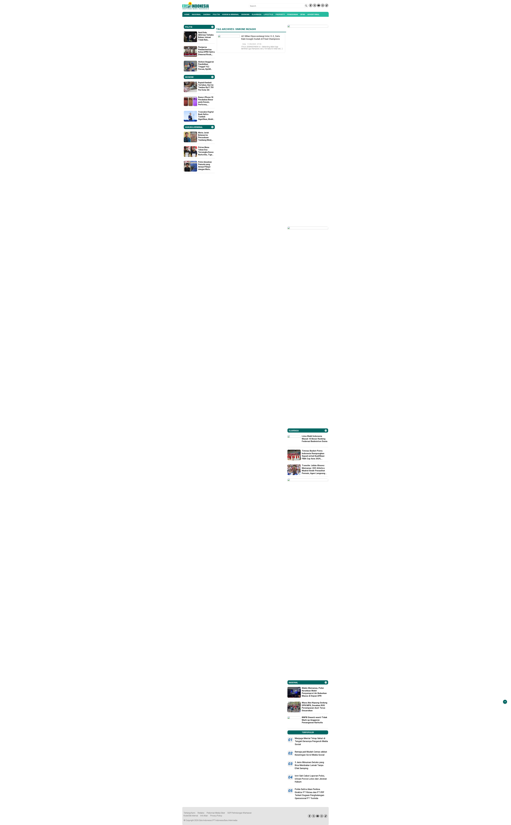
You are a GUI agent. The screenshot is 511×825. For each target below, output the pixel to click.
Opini (302, 14)
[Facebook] (310, 5)
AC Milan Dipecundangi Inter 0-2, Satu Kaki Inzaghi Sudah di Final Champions (260, 37)
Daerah (206, 14)
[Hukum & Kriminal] (212, 127)
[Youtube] (318, 5)
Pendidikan (292, 14)
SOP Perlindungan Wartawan (239, 813)
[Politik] (212, 27)
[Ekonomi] (212, 77)
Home (186, 14)
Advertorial (313, 14)
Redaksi (201, 813)
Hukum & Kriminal (230, 14)
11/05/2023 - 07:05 (254, 44)
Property (280, 14)
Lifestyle (268, 14)
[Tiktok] (326, 5)
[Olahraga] (326, 430)
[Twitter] (314, 5)
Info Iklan (204, 816)
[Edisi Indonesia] (195, 9)
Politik (216, 14)
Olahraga (256, 14)
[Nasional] (326, 682)
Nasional (196, 14)
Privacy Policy (216, 816)
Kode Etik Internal (191, 816)
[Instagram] (322, 5)
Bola (244, 44)
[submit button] (306, 6)
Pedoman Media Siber (216, 813)
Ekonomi (245, 14)
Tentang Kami (189, 813)
